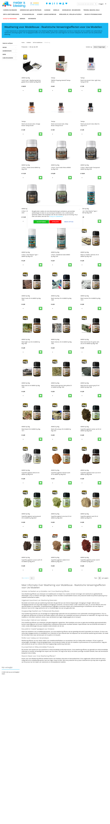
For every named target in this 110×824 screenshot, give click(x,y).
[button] (23, 90)
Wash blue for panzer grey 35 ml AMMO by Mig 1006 (90, 386)
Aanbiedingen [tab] (7, 51)
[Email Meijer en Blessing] (50, 4)
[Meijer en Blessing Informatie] (52, 4)
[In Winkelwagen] (40, 90)
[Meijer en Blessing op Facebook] (54, 4)
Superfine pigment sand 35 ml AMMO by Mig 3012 (89, 517)
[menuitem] (10, 10)
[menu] (55, 14)
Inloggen (101, 4)
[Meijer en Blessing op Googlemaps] (47, 4)
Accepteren (41, 221)
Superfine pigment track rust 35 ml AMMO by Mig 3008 (91, 473)
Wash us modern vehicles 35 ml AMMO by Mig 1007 (90, 255)
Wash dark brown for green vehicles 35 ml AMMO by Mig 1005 (90, 342)
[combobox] (87, 4)
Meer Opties (68, 221)
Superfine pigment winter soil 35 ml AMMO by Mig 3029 (91, 430)
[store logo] (13, 4)
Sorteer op (89, 47)
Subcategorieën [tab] (8, 58)
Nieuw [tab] (5, 47)
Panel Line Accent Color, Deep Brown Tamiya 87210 (59, 124)
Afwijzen (55, 221)
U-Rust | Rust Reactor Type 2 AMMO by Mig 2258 (89, 212)
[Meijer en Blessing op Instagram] (57, 4)
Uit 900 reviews (34, 4)
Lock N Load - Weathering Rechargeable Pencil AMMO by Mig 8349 (31, 81)
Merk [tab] (4, 54)
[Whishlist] (66, 4)
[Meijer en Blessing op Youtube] (60, 4)
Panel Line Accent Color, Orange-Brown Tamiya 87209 (31, 124)
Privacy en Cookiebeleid (56, 216)
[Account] (63, 4)
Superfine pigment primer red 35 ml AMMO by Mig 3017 (90, 560)
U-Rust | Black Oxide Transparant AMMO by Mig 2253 (90, 168)
